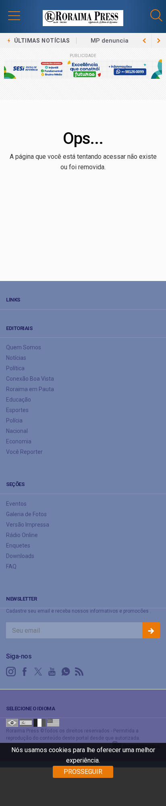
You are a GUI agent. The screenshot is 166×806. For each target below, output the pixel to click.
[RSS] (79, 671)
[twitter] (38, 671)
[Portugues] (12, 722)
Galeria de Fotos (26, 514)
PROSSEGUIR (83, 771)
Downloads (20, 556)
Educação (18, 399)
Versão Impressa (27, 524)
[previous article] (158, 40)
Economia (18, 441)
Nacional (17, 431)
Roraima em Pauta (30, 389)
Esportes (17, 410)
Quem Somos (23, 347)
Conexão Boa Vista (30, 378)
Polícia (14, 420)
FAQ (11, 566)
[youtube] (52, 671)
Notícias (16, 358)
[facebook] (24, 671)
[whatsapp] (66, 671)
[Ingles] (53, 722)
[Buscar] (157, 15)
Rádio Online (22, 535)
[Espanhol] (26, 722)
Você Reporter (24, 452)
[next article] (144, 40)
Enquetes (18, 545)
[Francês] (39, 722)
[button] (14, 15)
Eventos (16, 503)
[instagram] (11, 671)
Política (15, 368)
